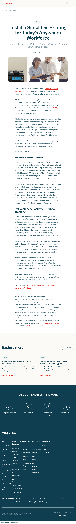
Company (36, 441)
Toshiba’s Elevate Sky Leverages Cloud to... (51, 499)
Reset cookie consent (9, 523)
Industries (26, 441)
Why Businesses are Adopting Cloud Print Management (33, 502)
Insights (34, 456)
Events (34, 463)
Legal (24, 460)
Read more (6, 375)
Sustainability (36, 449)
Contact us (28, 413)
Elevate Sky (54, 108)
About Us (35, 446)
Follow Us (46, 441)
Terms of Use (57, 512)
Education (25, 446)
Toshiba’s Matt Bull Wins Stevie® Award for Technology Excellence (54, 362)
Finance (24, 449)
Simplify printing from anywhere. (26, 499)
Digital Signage (7, 483)
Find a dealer (66, 413)
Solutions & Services (16, 442)
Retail (24, 469)
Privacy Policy (67, 512)
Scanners (5, 480)
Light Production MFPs (5, 458)
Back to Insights (10, 10)
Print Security (16, 492)
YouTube (42, 326)
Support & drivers (9, 413)
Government (26, 453)
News (34, 460)
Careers (34, 453)
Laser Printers (6, 470)
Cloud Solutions (17, 489)
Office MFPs (6, 446)
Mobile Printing (17, 485)
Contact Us (35, 473)
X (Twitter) (45, 453)
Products (5, 441)
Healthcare (25, 456)
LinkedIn (32, 326)
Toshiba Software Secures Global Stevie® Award (16, 362)
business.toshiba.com (51, 323)
